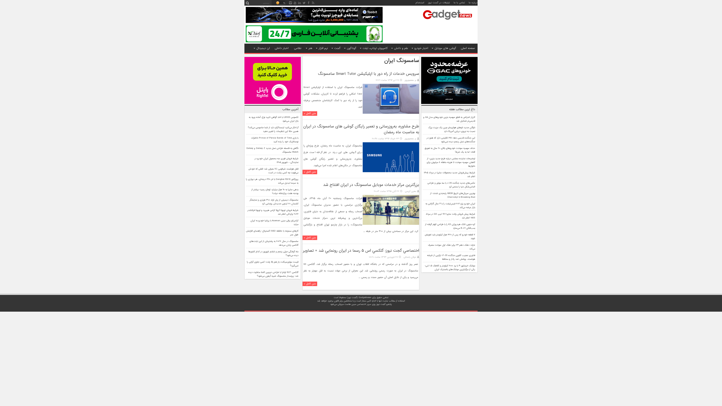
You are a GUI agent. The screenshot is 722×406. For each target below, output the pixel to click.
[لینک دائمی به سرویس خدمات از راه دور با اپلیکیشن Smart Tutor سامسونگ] (391, 113)
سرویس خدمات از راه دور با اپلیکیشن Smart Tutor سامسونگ (368, 74)
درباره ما (473, 3)
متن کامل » (310, 113)
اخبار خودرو (421, 48)
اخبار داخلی (281, 48)
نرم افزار (323, 48)
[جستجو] (247, 3)
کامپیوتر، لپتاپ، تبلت (375, 48)
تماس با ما (459, 3)
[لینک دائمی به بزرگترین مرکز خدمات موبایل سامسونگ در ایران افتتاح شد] (391, 224)
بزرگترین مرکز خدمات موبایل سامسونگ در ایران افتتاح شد (371, 185)
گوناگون (351, 48)
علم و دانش (401, 48)
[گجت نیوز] (447, 20)
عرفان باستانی (409, 257)
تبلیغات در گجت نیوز (439, 3)
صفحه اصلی (468, 48)
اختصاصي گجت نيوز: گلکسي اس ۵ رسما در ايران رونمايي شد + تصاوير (361, 251)
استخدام (420, 3)
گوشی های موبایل (445, 48)
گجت (337, 48)
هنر (310, 48)
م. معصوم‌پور (410, 80)
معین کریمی (410, 191)
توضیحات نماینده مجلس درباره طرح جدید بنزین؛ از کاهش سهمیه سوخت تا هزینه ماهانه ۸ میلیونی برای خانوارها (451, 162)
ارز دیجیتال (263, 48)
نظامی (297, 48)
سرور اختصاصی (364, 304)
